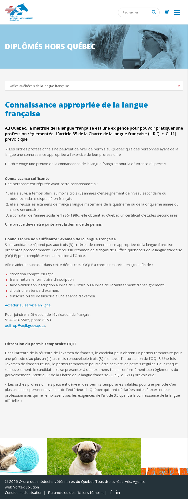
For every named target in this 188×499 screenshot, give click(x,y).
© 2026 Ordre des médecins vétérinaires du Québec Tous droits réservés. (68, 481)
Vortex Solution (26, 487)
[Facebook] (111, 492)
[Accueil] (19, 12)
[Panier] (167, 12)
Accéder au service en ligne (28, 305)
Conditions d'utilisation (23, 492)
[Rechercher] (154, 12)
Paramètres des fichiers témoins (76, 492)
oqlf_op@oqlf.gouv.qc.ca (25, 325)
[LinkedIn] (118, 492)
